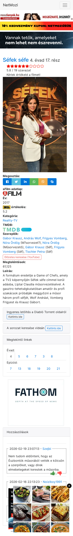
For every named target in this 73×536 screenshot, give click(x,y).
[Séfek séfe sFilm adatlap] (12, 193)
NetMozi (10, 5)
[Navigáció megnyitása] (65, 5)
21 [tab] (58, 368)
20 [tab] (48, 368)
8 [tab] (52, 356)
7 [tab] (35, 356)
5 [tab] (19, 356)
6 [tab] (27, 356)
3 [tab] (44, 356)
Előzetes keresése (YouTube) (22, 257)
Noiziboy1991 (52, 482)
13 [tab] (19, 368)
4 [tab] (11, 356)
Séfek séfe (16, 60)
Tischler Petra (35, 251)
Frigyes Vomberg (54, 238)
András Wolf (32, 238)
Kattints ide (54, 328)
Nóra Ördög (11, 242)
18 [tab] (29, 368)
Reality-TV (10, 220)
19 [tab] (38, 368)
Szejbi (46, 449)
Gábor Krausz (12, 238)
